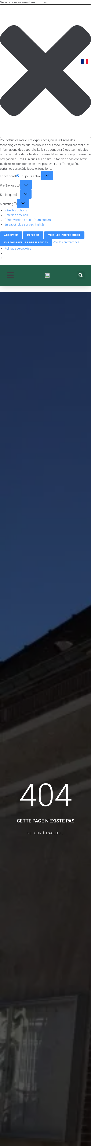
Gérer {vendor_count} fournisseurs (27, 220)
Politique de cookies (17, 248)
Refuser (33, 235)
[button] (45, 71)
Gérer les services (16, 215)
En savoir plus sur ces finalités (24, 224)
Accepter (11, 235)
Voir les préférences (64, 235)
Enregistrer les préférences (26, 242)
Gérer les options (15, 210)
